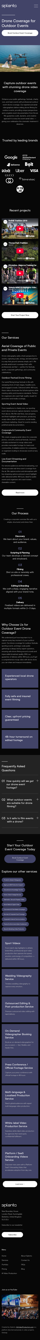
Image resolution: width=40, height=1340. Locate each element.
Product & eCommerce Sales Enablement (15, 924)
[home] (9, 6)
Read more (20, 493)
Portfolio (5, 1264)
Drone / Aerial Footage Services (12, 894)
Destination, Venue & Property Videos (14, 899)
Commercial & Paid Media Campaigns (14, 909)
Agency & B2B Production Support (13, 885)
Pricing (4, 1269)
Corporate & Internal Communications (14, 919)
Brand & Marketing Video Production (14, 929)
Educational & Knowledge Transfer (13, 890)
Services (5, 1260)
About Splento (26, 1256)
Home (4, 1256)
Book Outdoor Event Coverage (20, 33)
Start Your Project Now (20, 315)
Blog (23, 1269)
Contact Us (25, 1260)
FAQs (23, 1264)
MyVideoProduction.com (24, 1327)
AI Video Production (9, 1273)
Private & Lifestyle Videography (12, 880)
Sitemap (4, 1332)
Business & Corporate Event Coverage (14, 914)
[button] (35, 6)
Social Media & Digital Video (11, 904)
